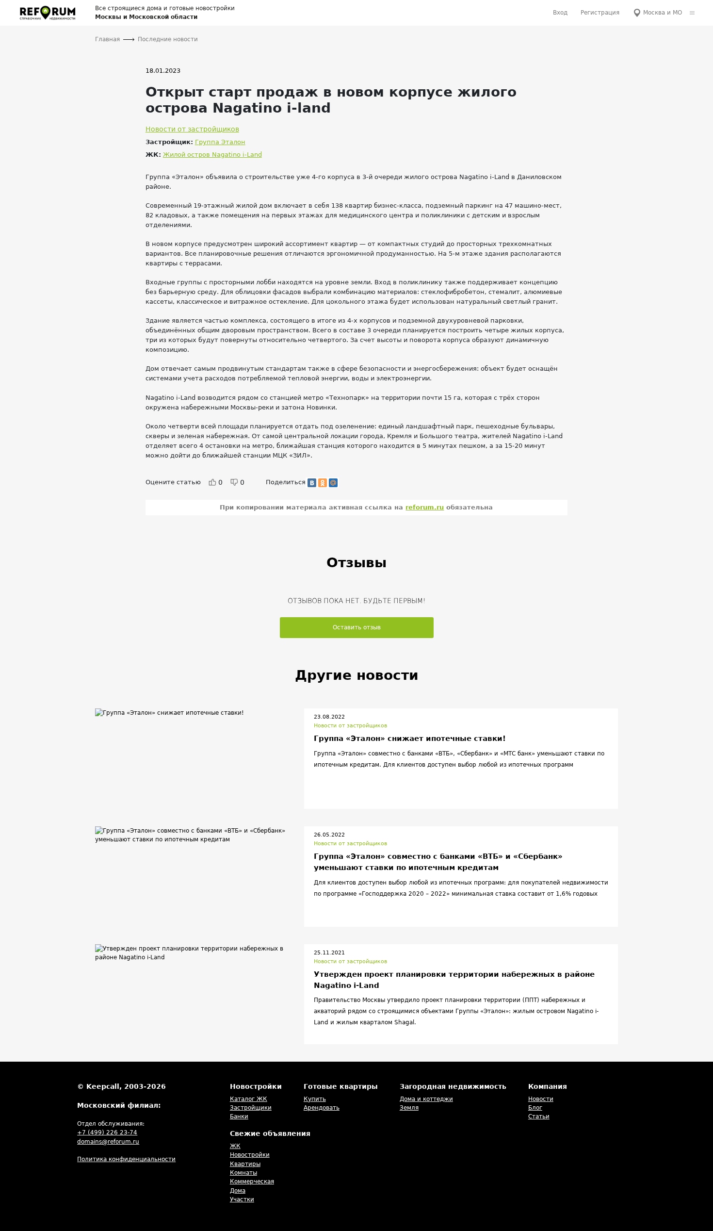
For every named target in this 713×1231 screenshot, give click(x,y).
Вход (560, 12)
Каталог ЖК (248, 1099)
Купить (315, 1099)
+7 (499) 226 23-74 (107, 1132)
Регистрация (600, 12)
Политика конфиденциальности (126, 1159)
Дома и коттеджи (426, 1099)
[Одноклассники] (322, 482)
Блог (535, 1107)
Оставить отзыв (357, 627)
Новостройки (250, 1154)
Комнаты (243, 1172)
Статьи (539, 1116)
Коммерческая (252, 1181)
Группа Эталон (220, 142)
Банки (239, 1116)
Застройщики (251, 1107)
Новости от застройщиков (192, 129)
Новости (540, 1099)
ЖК (235, 1146)
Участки (242, 1199)
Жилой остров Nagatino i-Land (212, 154)
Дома (237, 1190)
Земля (409, 1107)
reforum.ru (424, 507)
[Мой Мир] (333, 482)
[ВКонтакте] (312, 482)
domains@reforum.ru (108, 1141)
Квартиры (245, 1164)
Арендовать (322, 1107)
